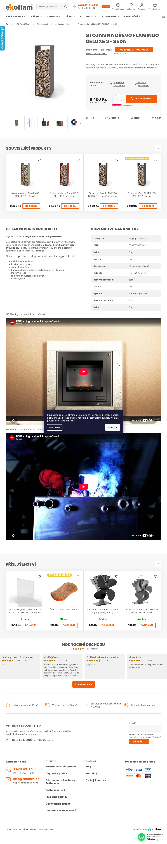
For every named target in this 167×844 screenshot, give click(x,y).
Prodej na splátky (56, 796)
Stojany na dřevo (137, 238)
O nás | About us (96, 780)
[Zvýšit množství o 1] (121, 97)
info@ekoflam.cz (26, 779)
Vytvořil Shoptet (139, 829)
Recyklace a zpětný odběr (61, 766)
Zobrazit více (83, 684)
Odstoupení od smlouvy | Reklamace (61, 782)
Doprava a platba (56, 773)
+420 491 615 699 (88, 5)
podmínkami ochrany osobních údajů (145, 737)
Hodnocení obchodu (83, 644)
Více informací (68, 420)
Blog (88, 766)
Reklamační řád (55, 790)
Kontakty (91, 773)
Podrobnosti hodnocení (134, 49)
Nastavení (54, 427)
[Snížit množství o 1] (121, 101)
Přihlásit (139, 741)
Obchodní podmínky (58, 803)
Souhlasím (112, 427)
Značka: (96, 53)
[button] (80, 122)
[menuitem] (15, 16)
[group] (44, 70)
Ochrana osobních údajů (61, 810)
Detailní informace (145, 67)
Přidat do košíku (144, 99)
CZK (105, 6)
